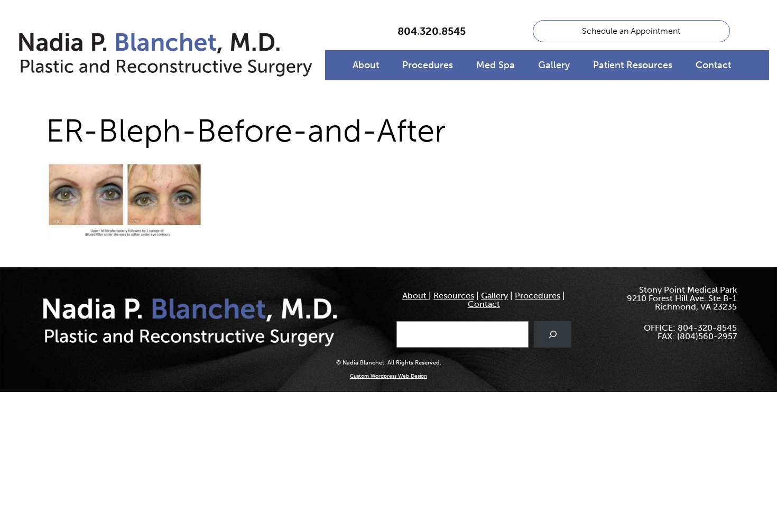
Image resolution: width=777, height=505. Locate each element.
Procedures (427, 65)
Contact (713, 65)
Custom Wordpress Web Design (388, 376)
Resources (453, 296)
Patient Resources (632, 65)
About (366, 65)
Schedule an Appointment (631, 31)
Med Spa (495, 65)
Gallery (554, 65)
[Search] (552, 334)
